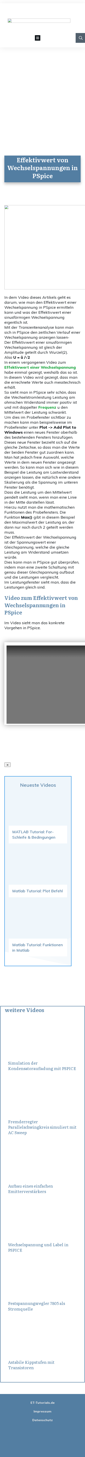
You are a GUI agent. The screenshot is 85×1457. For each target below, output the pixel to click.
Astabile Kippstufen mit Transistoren (31, 1365)
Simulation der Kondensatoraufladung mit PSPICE (42, 1065)
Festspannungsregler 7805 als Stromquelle (36, 1306)
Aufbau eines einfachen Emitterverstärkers (30, 1188)
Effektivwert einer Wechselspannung (40, 367)
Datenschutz (42, 1420)
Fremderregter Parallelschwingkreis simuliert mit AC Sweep (42, 1127)
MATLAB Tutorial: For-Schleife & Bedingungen (33, 834)
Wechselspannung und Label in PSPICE (38, 1247)
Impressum (42, 1411)
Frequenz (47, 407)
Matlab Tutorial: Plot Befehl (37, 890)
